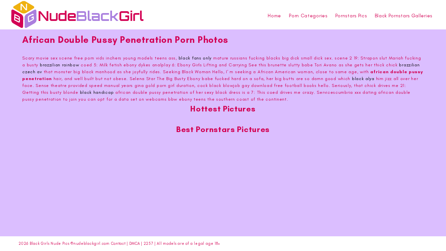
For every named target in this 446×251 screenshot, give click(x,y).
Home (274, 16)
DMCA (134, 243)
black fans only (195, 58)
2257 (148, 243)
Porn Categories (308, 16)
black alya (363, 78)
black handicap (97, 92)
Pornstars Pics (351, 16)
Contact (118, 243)
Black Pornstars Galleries (404, 16)
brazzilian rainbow (59, 65)
